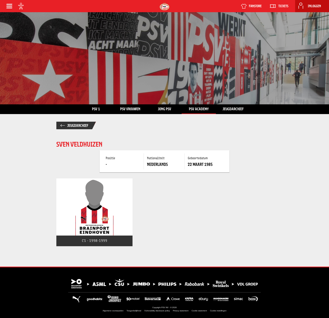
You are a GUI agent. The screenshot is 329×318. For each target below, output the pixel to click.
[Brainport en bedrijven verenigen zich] (164, 283)
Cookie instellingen (218, 311)
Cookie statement (199, 311)
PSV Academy (199, 109)
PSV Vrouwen (130, 109)
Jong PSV (164, 109)
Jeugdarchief (233, 109)
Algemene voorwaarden (113, 311)
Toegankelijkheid (134, 311)
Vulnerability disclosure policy (157, 311)
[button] (9, 6)
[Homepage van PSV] (164, 6)
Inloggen (314, 6)
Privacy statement (180, 311)
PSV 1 (96, 109)
